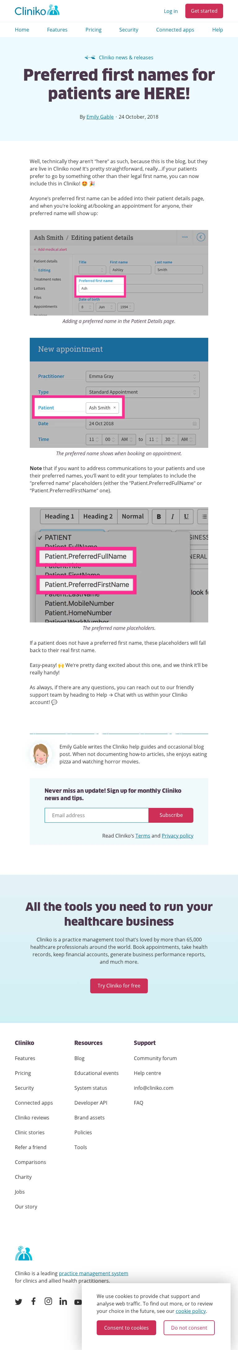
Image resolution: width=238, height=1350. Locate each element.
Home (22, 29)
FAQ (138, 1102)
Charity (23, 1177)
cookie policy (191, 1311)
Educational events (96, 1073)
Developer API (90, 1102)
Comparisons (30, 1162)
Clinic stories (30, 1132)
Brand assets (89, 1117)
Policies (83, 1132)
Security (128, 29)
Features (57, 29)
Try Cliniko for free (119, 985)
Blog (79, 1058)
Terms (142, 835)
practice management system (93, 1273)
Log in (171, 11)
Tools (80, 1147)
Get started (204, 10)
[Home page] (23, 1253)
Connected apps (175, 29)
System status (90, 1088)
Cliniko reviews (32, 1117)
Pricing (94, 29)
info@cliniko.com (154, 1088)
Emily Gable (100, 116)
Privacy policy (177, 835)
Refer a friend (30, 1147)
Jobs (20, 1191)
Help (217, 29)
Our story (26, 1206)
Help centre (147, 1073)
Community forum (155, 1058)
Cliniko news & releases (126, 57)
